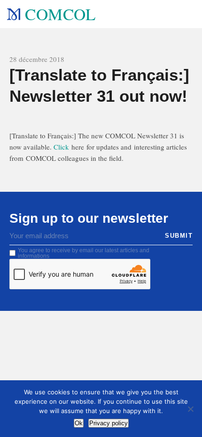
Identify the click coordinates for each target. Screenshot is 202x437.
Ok (79, 423)
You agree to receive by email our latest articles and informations (83, 253)
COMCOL (60, 14)
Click (61, 146)
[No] (190, 409)
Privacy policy (108, 423)
